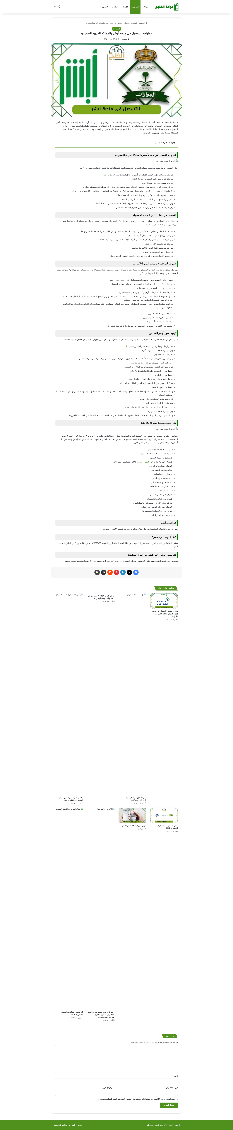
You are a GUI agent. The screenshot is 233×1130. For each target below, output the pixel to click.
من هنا (106, 175)
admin (124, 39)
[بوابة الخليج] (167, 7)
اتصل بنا (72, 1125)
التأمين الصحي (143, 462)
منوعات (145, 7)
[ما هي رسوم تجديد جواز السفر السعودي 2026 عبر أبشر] (69, 694)
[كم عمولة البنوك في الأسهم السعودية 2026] (69, 908)
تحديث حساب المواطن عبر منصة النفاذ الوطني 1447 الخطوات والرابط (165, 613)
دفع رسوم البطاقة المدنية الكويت (133, 826)
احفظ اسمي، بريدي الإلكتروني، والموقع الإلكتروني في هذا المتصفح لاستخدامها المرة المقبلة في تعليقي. (136, 1099)
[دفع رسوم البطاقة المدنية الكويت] (132, 815)
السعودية (135, 7)
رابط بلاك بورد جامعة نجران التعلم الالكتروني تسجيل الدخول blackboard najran (101, 1014)
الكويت (115, 7)
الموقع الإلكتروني (107, 1088)
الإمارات (124, 7)
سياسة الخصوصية (60, 1125)
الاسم (175, 1076)
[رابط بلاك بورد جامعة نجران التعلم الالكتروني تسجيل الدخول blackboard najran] (101, 908)
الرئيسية (142, 23)
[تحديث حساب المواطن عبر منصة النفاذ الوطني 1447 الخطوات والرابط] (164, 601)
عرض (157, 143)
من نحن (80, 1125)
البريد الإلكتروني (171, 1088)
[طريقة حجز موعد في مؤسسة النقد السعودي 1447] (132, 694)
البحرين (105, 7)
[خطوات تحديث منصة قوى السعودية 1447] (164, 815)
